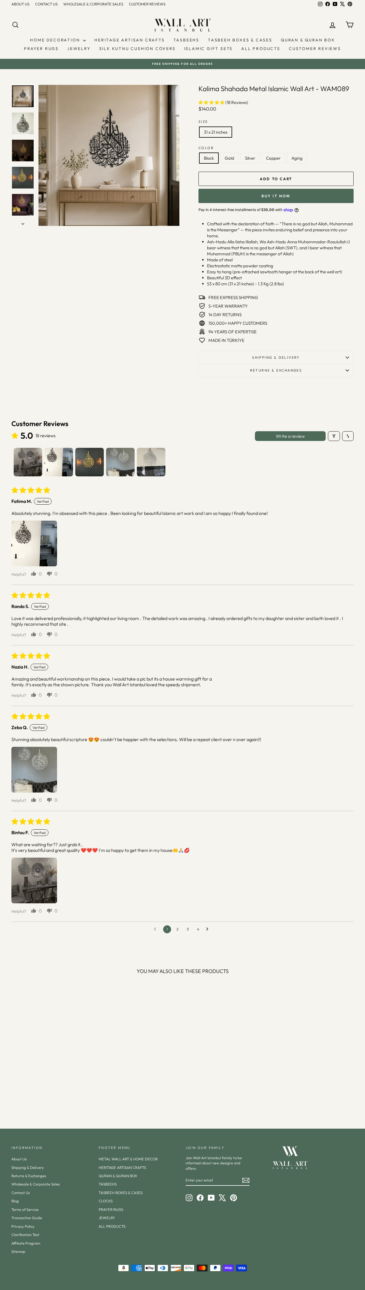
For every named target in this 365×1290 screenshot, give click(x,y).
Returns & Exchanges (28, 1175)
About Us (19, 1159)
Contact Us (20, 1192)
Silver (250, 158)
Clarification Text (25, 1234)
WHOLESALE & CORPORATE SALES (93, 4)
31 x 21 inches (215, 132)
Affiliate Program (25, 1243)
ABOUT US (20, 4)
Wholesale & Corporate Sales (35, 1184)
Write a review (290, 436)
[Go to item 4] (120, 462)
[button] (211, 102)
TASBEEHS (186, 40)
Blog (15, 1201)
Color (206, 148)
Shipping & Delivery (276, 357)
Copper (273, 158)
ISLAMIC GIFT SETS (208, 48)
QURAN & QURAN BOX (308, 40)
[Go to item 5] (151, 462)
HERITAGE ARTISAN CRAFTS (129, 40)
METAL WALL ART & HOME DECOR (128, 1159)
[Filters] (334, 436)
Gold (229, 158)
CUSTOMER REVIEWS (147, 4)
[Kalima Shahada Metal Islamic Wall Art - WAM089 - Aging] (67, 1095)
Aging (297, 158)
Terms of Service (24, 1209)
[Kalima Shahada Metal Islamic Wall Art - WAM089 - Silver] (51, 1095)
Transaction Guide (26, 1217)
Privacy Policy (23, 1226)
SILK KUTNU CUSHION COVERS (137, 48)
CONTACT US (46, 4)
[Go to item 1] (28, 462)
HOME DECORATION (56, 40)
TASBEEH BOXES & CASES (240, 40)
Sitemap (18, 1251)
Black (209, 158)
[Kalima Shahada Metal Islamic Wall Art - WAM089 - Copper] (59, 1095)
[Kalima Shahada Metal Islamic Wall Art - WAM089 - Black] (36, 1095)
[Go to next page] (208, 929)
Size (203, 121)
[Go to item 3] (89, 462)
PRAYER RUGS (41, 48)
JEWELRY (79, 48)
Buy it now (276, 196)
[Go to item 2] (58, 462)
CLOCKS (106, 1201)
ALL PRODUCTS (260, 48)
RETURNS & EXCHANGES (276, 370)
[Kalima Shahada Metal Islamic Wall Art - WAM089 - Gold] (44, 1095)
